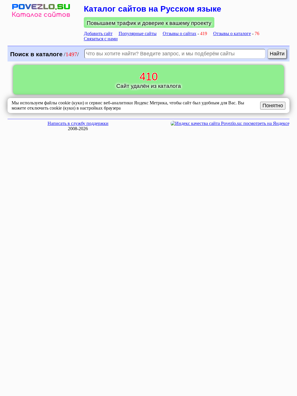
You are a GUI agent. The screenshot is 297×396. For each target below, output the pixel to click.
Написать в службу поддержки (78, 123)
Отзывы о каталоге (232, 33)
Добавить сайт (98, 33)
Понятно (272, 105)
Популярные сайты (138, 33)
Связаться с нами (101, 38)
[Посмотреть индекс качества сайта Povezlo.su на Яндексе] (230, 123)
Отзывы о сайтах (179, 33)
